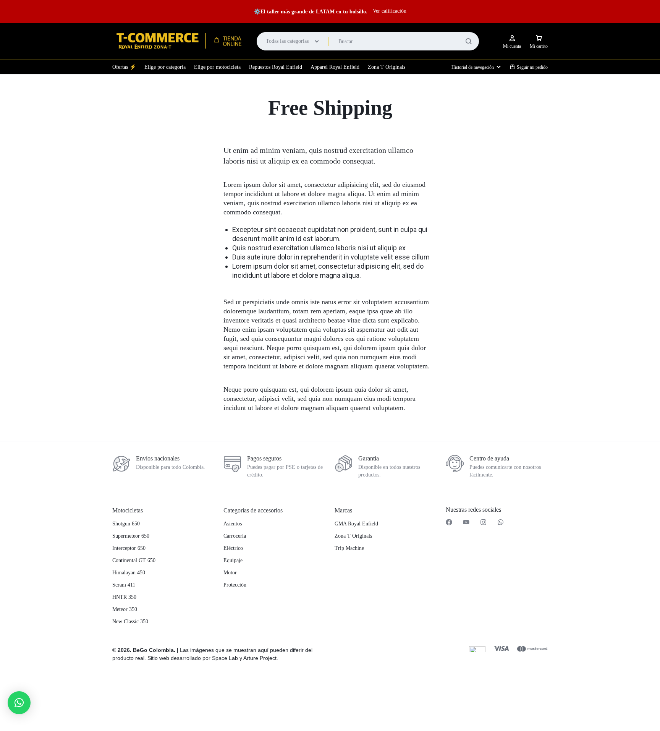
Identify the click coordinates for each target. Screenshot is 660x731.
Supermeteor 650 (130, 536)
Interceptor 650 (129, 548)
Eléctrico (233, 548)
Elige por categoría (165, 67)
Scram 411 (123, 585)
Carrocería (234, 536)
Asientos (232, 524)
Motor (230, 572)
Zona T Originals (386, 67)
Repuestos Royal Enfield (275, 67)
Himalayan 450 (128, 572)
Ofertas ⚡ (124, 67)
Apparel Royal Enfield (335, 67)
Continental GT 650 (133, 560)
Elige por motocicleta (217, 67)
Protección (234, 585)
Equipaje (233, 560)
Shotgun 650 (126, 524)
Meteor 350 (124, 609)
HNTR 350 (124, 597)
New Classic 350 (130, 621)
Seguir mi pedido (532, 67)
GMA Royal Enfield (356, 524)
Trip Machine (349, 548)
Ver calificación (389, 11)
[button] (218, 690)
